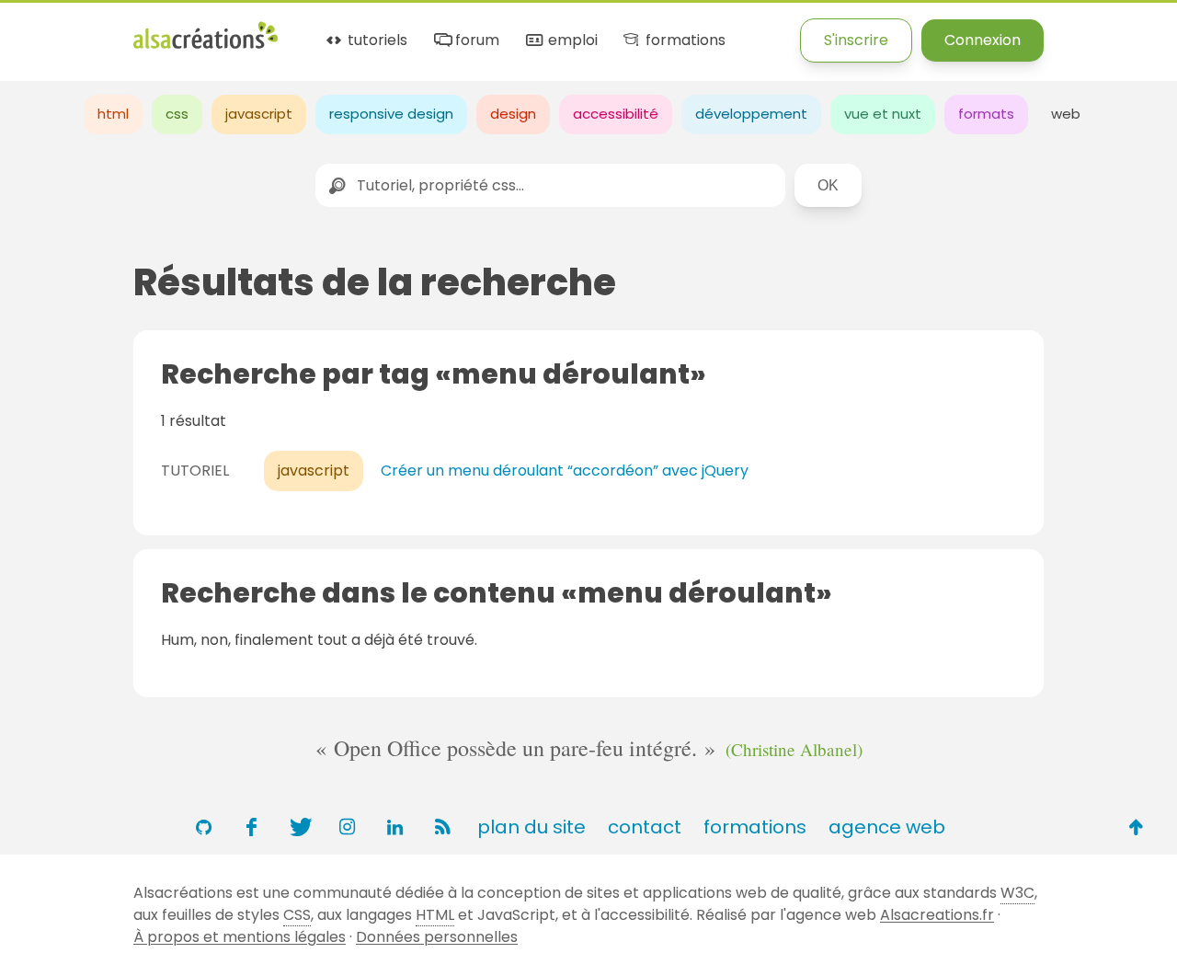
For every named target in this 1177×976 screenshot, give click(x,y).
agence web (886, 827)
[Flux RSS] (442, 827)
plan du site (531, 827)
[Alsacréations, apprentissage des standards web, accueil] (205, 46)
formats (986, 113)
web (1065, 113)
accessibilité (615, 113)
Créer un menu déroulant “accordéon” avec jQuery (564, 470)
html (113, 113)
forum (475, 41)
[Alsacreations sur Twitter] (299, 827)
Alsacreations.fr (937, 914)
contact (644, 827)
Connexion (982, 40)
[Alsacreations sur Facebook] (251, 827)
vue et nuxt (882, 113)
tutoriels (375, 41)
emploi (570, 41)
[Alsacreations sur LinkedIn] (394, 827)
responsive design (391, 113)
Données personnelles (437, 936)
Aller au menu (49, 29)
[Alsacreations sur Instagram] (347, 827)
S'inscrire (856, 40)
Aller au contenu (180, 29)
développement (751, 113)
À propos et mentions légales (239, 936)
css (177, 113)
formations (683, 41)
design (513, 113)
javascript (258, 113)
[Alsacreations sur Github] (203, 827)
